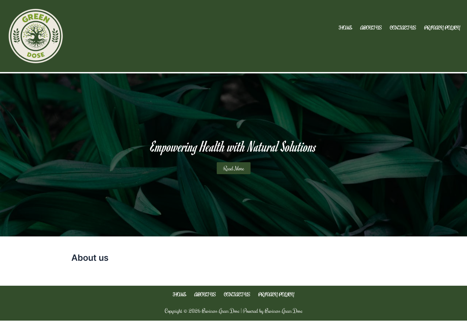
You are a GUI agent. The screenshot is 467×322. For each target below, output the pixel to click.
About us (371, 28)
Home (345, 28)
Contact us (403, 28)
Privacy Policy (442, 28)
